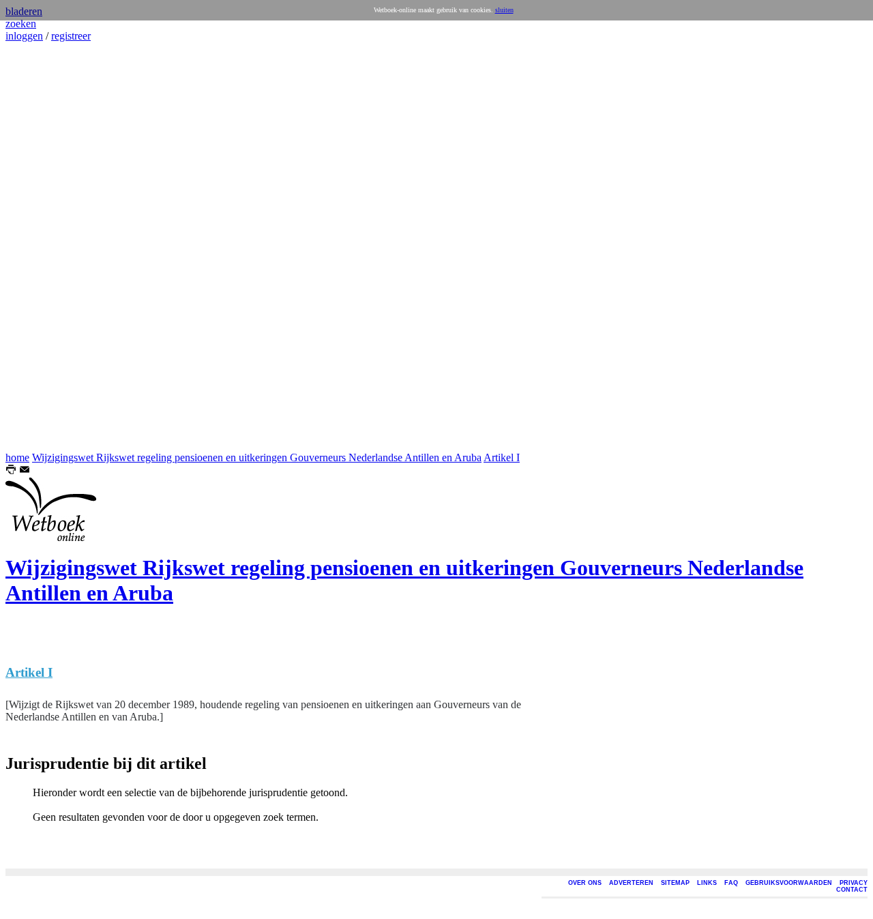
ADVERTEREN (631, 882)
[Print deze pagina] (10, 471)
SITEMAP (675, 882)
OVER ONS (585, 882)
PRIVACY (854, 882)
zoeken (20, 23)
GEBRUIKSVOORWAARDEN (788, 882)
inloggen (24, 36)
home (17, 457)
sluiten (504, 10)
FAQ (731, 882)
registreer (71, 36)
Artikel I (502, 457)
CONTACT (852, 889)
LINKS (707, 882)
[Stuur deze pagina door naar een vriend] (24, 471)
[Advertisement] (46, 247)
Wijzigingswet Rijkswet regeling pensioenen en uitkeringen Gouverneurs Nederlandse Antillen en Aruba (257, 457)
